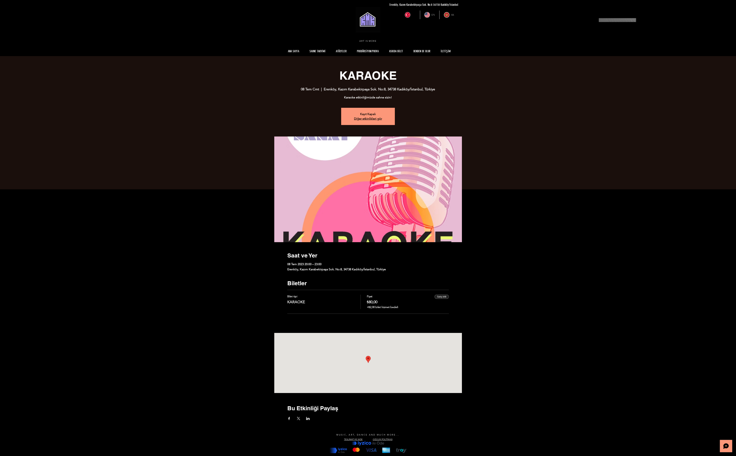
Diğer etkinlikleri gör (368, 118)
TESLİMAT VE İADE (353, 439)
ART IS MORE (368, 41)
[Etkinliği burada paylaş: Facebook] (289, 418)
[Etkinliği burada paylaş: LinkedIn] (308, 418)
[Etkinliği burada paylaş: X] (298, 418)
